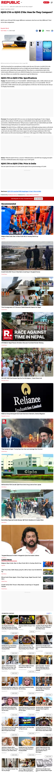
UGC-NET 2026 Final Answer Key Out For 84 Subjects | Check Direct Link (21, 378)
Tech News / (7, 6)
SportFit (3, 238)
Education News (5, 380)
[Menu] (51, 2)
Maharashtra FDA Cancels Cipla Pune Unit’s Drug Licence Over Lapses (21, 485)
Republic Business (5, 416)
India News (3, 522)
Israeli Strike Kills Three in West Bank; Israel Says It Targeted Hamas (20, 272)
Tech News (4, 31)
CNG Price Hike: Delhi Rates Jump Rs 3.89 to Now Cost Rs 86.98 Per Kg (21, 570)
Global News (4, 581)
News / (2, 6)
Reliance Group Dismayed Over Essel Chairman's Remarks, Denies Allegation (23, 414)
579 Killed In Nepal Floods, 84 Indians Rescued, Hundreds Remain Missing (22, 343)
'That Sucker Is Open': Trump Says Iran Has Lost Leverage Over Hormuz (21, 449)
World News (4, 274)
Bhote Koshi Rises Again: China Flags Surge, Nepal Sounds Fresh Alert (21, 578)
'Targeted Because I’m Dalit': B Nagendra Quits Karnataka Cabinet (20, 555)
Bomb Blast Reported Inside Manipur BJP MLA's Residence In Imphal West (22, 520)
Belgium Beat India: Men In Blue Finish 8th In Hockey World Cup (19, 236)
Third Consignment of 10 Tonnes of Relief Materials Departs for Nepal (21, 307)
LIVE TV (47, 2)
